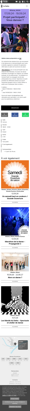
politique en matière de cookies (9, 395)
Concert (15, 189)
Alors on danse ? (15, 277)
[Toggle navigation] (27, 6)
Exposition (25, 189)
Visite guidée (20, 191)
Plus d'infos (15, 202)
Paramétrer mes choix (15, 406)
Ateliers (4, 189)
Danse (13, 10)
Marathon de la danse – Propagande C (15, 242)
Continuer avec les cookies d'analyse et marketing (15, 402)
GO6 (18, 10)
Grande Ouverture (11, 191)
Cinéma (9, 189)
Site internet (15, 375)
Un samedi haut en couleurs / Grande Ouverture (15, 197)
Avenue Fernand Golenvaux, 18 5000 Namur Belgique (22, 345)
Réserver (15, 108)
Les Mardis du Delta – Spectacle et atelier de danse (15, 321)
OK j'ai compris (14, 398)
